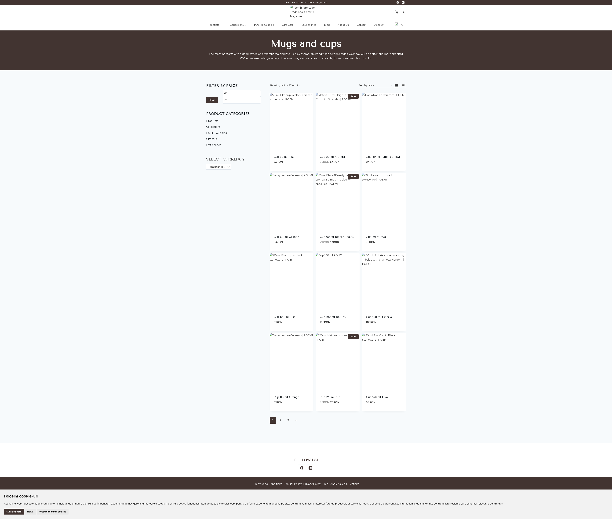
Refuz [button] (30, 511)
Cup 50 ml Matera (332, 156)
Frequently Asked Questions (340, 484)
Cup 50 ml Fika (283, 156)
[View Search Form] (403, 12)
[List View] (403, 85)
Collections (213, 126)
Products (212, 120)
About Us (343, 24)
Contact (361, 24)
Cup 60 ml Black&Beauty (337, 237)
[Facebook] (397, 2)
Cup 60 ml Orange (286, 237)
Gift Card (288, 24)
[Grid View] (396, 85)
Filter (212, 99)
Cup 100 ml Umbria (379, 317)
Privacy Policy (312, 484)
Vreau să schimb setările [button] (52, 511)
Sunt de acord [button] (14, 511)
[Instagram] (403, 2)
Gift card (211, 138)
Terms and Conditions (268, 484)
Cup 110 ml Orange (286, 397)
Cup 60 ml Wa (376, 237)
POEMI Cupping (264, 24)
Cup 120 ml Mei (330, 397)
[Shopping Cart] (396, 12)
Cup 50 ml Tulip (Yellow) (383, 156)
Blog (327, 24)
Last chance (308, 24)
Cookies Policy (293, 484)
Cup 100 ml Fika (284, 317)
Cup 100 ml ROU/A (333, 317)
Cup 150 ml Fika (377, 397)
